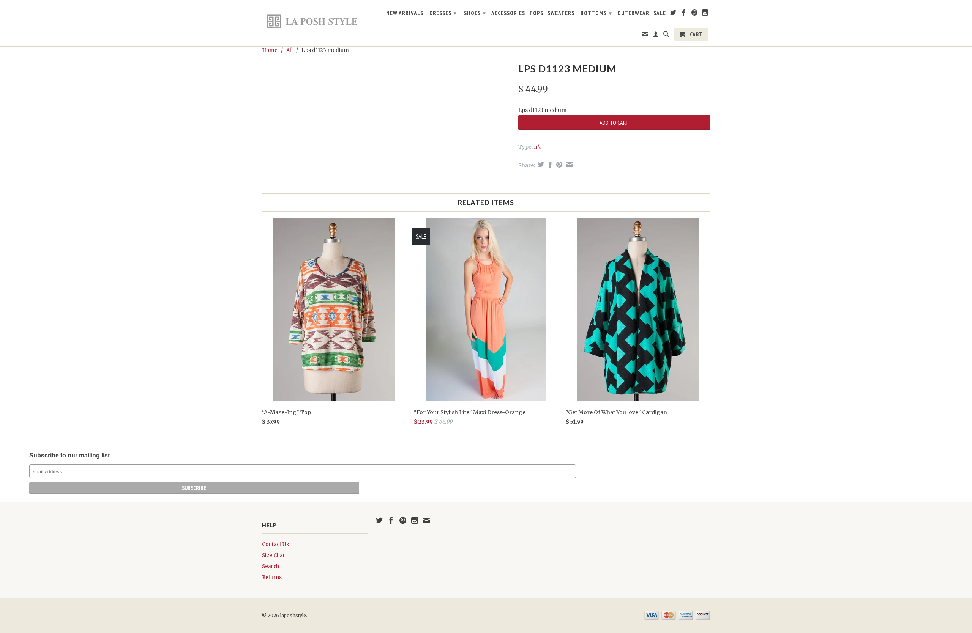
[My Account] (656, 35)
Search (270, 566)
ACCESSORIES (508, 13)
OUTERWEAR (633, 13)
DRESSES (443, 13)
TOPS (536, 13)
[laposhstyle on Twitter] (673, 14)
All (289, 50)
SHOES (475, 13)
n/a (538, 147)
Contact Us (275, 544)
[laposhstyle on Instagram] (705, 14)
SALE (659, 13)
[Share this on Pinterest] (558, 165)
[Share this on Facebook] (549, 165)
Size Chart (274, 555)
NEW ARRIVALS (404, 13)
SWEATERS (561, 13)
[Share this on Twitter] (540, 165)
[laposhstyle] (315, 21)
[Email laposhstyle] (645, 35)
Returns (272, 577)
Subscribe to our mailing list (69, 455)
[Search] (666, 35)
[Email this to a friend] (569, 165)
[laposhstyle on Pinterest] (694, 14)
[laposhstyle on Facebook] (684, 14)
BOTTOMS (596, 13)
